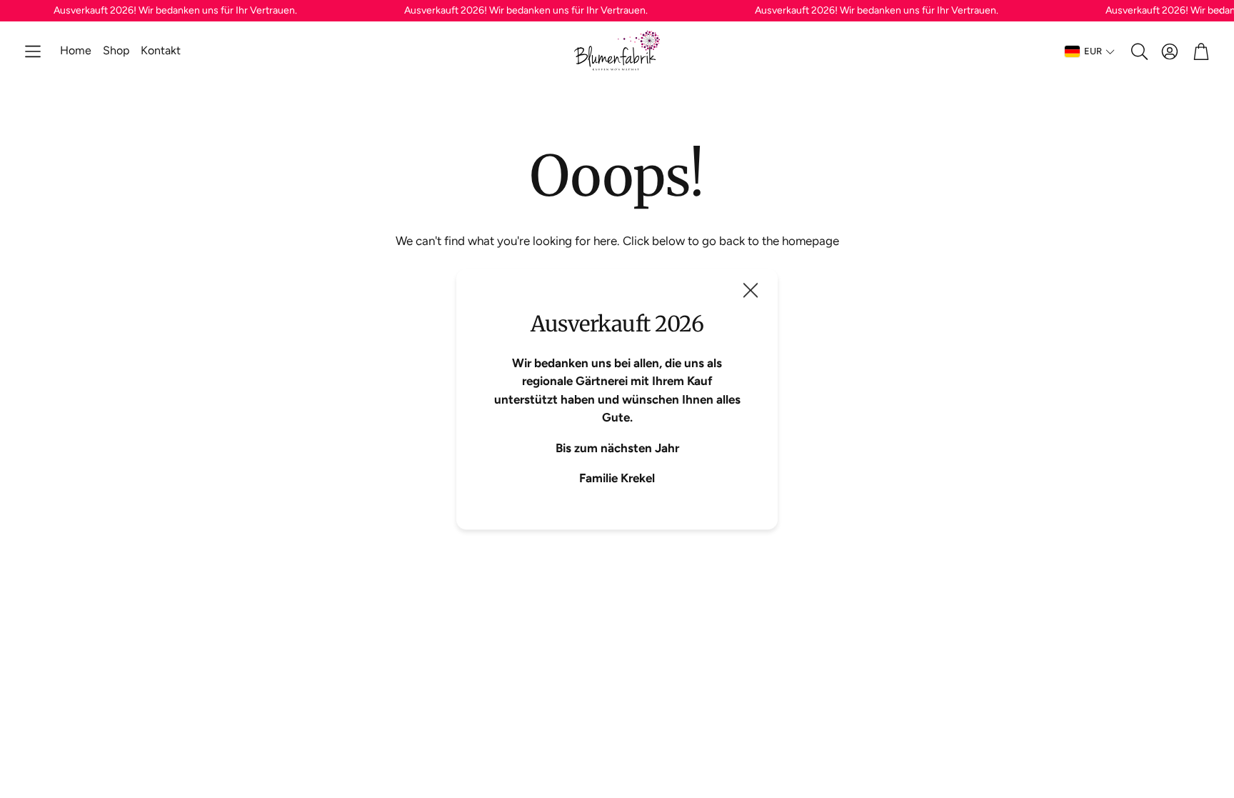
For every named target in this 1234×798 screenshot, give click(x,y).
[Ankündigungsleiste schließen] (1219, 10)
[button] (33, 51)
